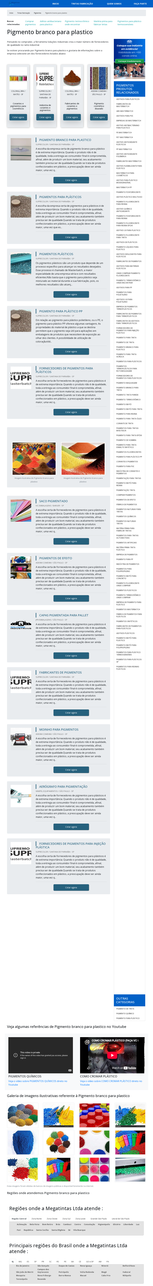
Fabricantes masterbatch (128, 161)
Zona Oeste (52, 1218)
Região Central (19, 1218)
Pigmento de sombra (126, 440)
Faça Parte (140, 3)
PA (108, 1261)
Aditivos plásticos (125, 633)
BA (72, 1261)
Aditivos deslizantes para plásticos (128, 255)
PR (43, 1261)
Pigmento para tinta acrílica (126, 355)
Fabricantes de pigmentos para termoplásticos (128, 314)
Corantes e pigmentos (127, 461)
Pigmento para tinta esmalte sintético (126, 446)
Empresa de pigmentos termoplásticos (126, 307)
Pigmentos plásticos (126, 590)
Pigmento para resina (126, 414)
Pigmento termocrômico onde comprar (128, 596)
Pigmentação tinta (125, 490)
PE (65, 1261)
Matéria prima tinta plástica (125, 548)
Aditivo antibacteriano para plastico (50, 23)
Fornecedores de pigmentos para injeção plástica (127, 330)
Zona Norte (37, 1218)
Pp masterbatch (124, 149)
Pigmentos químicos (126, 516)
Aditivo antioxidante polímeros (126, 155)
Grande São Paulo (99, 1218)
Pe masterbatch (124, 132)
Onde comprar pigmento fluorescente (128, 274)
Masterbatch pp (124, 187)
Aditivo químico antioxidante (124, 210)
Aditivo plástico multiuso (129, 197)
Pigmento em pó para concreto (126, 577)
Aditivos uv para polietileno (124, 300)
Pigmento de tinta (125, 342)
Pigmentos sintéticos (126, 621)
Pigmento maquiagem (126, 383)
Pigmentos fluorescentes (128, 452)
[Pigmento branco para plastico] (18, 78)
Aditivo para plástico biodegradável (126, 181)
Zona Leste (80, 1218)
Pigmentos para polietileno (124, 293)
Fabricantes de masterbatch (123, 105)
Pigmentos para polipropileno (124, 570)
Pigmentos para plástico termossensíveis (129, 23)
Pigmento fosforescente (128, 192)
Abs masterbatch (124, 111)
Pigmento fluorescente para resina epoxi (127, 224)
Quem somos (114, 3)
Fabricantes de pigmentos (128, 261)
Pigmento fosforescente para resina (128, 217)
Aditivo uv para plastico (128, 230)
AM (100, 1261)
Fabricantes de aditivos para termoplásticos (127, 322)
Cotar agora (18, 117)
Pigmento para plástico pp (129, 457)
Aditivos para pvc (124, 116)
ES (28, 1261)
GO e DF (90, 1261)
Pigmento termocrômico (128, 399)
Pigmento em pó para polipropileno (126, 646)
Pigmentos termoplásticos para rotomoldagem (126, 368)
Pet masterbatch (124, 137)
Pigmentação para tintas (128, 478)
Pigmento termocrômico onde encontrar (77, 23)
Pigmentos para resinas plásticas (127, 667)
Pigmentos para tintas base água (127, 429)
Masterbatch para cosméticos (125, 174)
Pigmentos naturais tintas (126, 522)
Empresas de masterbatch (128, 120)
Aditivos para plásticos (128, 99)
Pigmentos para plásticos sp (129, 660)
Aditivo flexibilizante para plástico (129, 167)
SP (35, 1261)
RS (58, 1261)
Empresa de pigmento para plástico (128, 603)
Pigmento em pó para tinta (129, 409)
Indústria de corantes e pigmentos (128, 472)
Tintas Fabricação (82, 3)
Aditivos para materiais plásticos (127, 267)
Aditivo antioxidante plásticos (126, 143)
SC (50, 1261)
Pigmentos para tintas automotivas (127, 536)
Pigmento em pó (123, 404)
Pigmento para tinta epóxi (129, 435)
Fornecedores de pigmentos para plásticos (129, 376)
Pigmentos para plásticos (129, 361)
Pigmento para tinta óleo (129, 418)
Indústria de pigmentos (127, 564)
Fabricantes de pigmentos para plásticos (128, 627)
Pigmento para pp (124, 559)
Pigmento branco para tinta (127, 388)
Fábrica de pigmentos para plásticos (129, 615)
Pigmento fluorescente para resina (127, 202)
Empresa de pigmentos (126, 554)
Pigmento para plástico (128, 1018)
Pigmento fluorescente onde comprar (127, 584)
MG (20, 1261)
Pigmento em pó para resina (126, 484)
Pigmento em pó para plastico (126, 639)
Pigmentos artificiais (126, 542)
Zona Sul (66, 1218)
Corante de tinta (124, 423)
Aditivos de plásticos (126, 242)
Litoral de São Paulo (121, 1218)
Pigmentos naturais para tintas (128, 510)
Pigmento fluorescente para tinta (127, 236)
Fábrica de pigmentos (126, 504)
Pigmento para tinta (126, 337)
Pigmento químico (125, 1013)
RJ (13, 1261)
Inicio (55, 3)
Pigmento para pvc (125, 466)
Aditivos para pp (124, 287)
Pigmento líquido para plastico (127, 248)
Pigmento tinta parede (127, 395)
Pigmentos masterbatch (128, 609)
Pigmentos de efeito (126, 499)
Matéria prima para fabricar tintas (103, 23)
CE (80, 1261)
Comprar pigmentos (30, 23)
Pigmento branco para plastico (127, 348)
